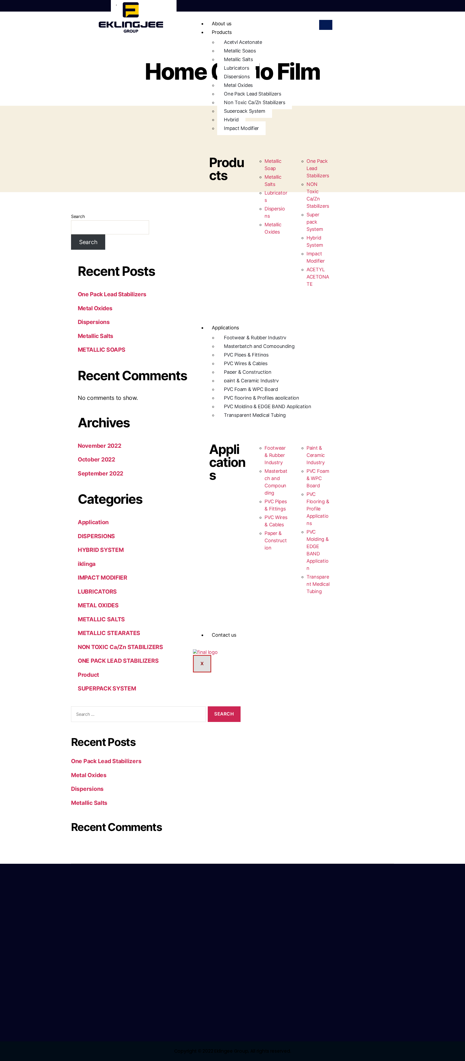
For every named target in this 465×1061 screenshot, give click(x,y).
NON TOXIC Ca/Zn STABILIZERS (120, 647)
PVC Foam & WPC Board (251, 389)
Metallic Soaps (240, 51)
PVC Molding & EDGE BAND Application (267, 406)
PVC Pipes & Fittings (246, 355)
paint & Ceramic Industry (251, 380)
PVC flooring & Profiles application (261, 398)
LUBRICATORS (97, 591)
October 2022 (96, 459)
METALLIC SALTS (101, 619)
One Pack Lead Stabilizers (252, 94)
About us (221, 23)
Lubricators (236, 68)
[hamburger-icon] (325, 25)
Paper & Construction (248, 372)
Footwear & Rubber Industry (255, 337)
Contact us (224, 635)
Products (222, 32)
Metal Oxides (238, 85)
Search (77, 216)
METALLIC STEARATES (109, 633)
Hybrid (231, 119)
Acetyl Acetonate (243, 42)
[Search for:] (137, 715)
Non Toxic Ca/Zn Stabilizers (254, 102)
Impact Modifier (241, 128)
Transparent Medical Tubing (255, 415)
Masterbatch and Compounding (259, 346)
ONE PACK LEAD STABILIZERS (118, 660)
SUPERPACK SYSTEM (107, 688)
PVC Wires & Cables (245, 363)
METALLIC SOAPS (101, 349)
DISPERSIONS (96, 536)
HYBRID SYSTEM (101, 550)
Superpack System (244, 111)
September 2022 (100, 473)
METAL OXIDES (98, 605)
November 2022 (99, 445)
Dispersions (236, 76)
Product (88, 674)
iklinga (87, 564)
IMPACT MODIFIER (102, 577)
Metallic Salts (238, 59)
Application (93, 522)
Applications (225, 327)
